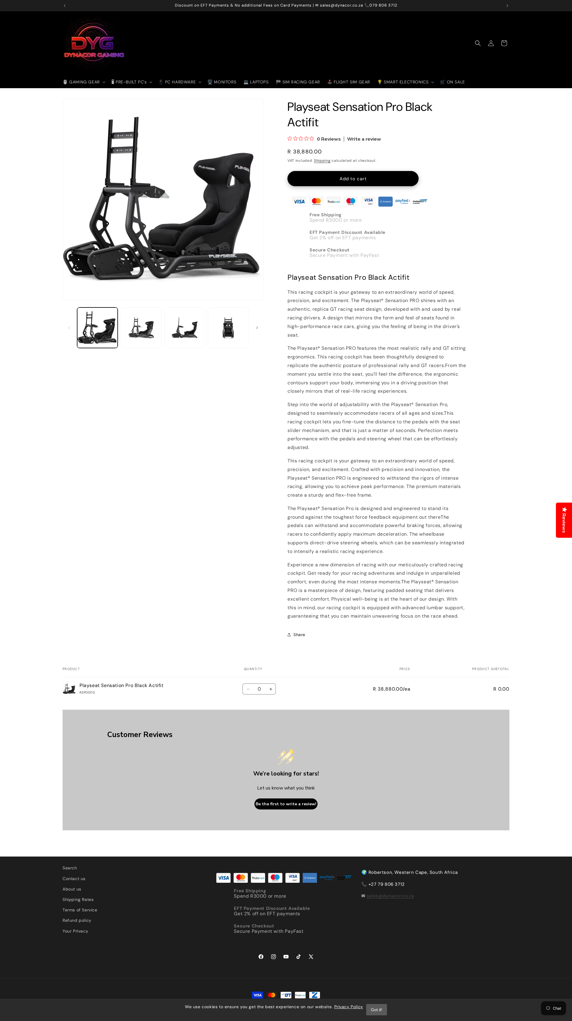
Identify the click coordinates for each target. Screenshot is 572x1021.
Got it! (376, 1009)
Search (70, 868)
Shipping (322, 160)
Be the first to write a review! (286, 804)
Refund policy (77, 920)
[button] (83, 82)
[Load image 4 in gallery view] (228, 327)
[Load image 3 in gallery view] (184, 327)
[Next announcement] (507, 5)
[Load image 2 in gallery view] (141, 327)
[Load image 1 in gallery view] (97, 327)
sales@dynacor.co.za (390, 896)
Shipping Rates (78, 899)
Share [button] (299, 634)
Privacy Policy (348, 1006)
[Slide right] (257, 327)
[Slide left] (69, 327)
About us (72, 889)
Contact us (74, 878)
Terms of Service (80, 910)
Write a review (364, 139)
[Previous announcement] (64, 5)
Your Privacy (75, 931)
